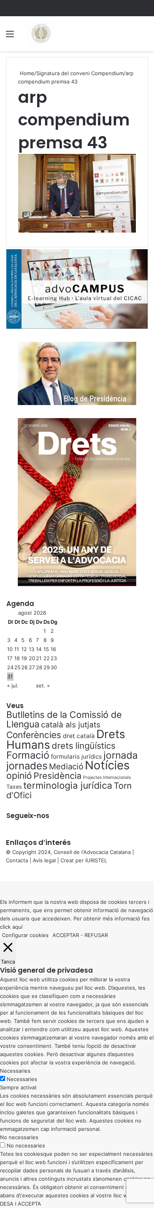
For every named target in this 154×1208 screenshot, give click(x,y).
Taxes (14, 786)
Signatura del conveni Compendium (80, 73)
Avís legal (44, 860)
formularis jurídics (76, 756)
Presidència (57, 776)
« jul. (13, 685)
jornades (26, 765)
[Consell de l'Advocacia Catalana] (41, 33)
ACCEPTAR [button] (66, 935)
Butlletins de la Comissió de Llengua (64, 719)
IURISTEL (96, 860)
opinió (19, 775)
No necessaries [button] (19, 1137)
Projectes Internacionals (107, 777)
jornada (120, 755)
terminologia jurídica (67, 785)
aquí (17, 927)
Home (26, 73)
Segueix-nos (27, 815)
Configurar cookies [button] (25, 935)
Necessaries (22, 1079)
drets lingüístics (83, 745)
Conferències (33, 734)
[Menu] (10, 36)
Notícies (107, 765)
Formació (27, 755)
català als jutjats (70, 724)
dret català (79, 736)
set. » (43, 685)
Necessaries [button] (15, 1071)
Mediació (66, 766)
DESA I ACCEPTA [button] (20, 1203)
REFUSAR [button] (96, 935)
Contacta (17, 860)
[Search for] (144, 36)
